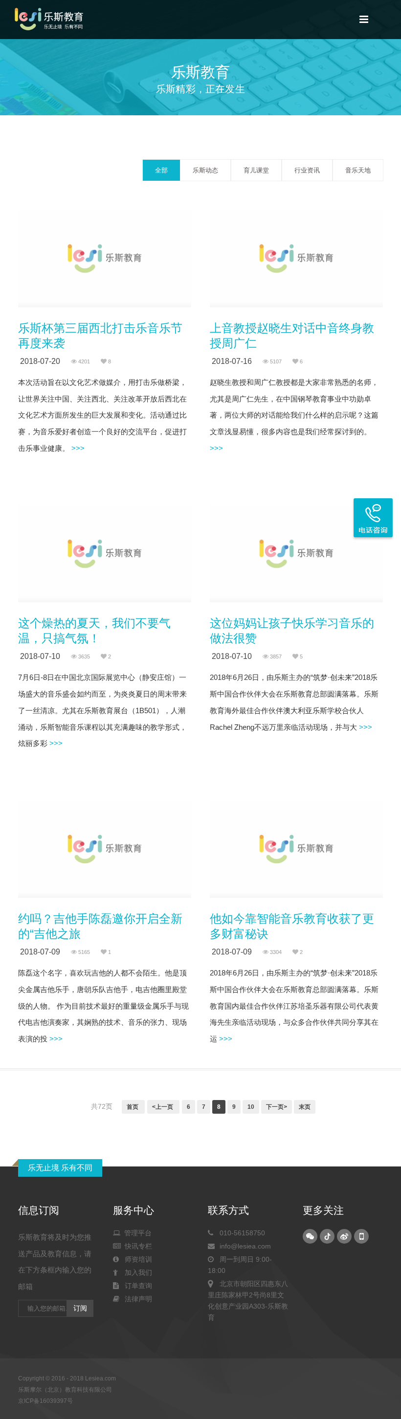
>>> (77, 448)
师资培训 (136, 1259)
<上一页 (163, 1106)
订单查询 (136, 1286)
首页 (133, 1106)
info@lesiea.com (243, 1246)
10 (250, 1106)
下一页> (276, 1106)
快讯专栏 (136, 1246)
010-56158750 (240, 1233)
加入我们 (136, 1272)
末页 (305, 1106)
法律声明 (136, 1299)
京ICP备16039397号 (45, 1401)
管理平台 (136, 1233)
